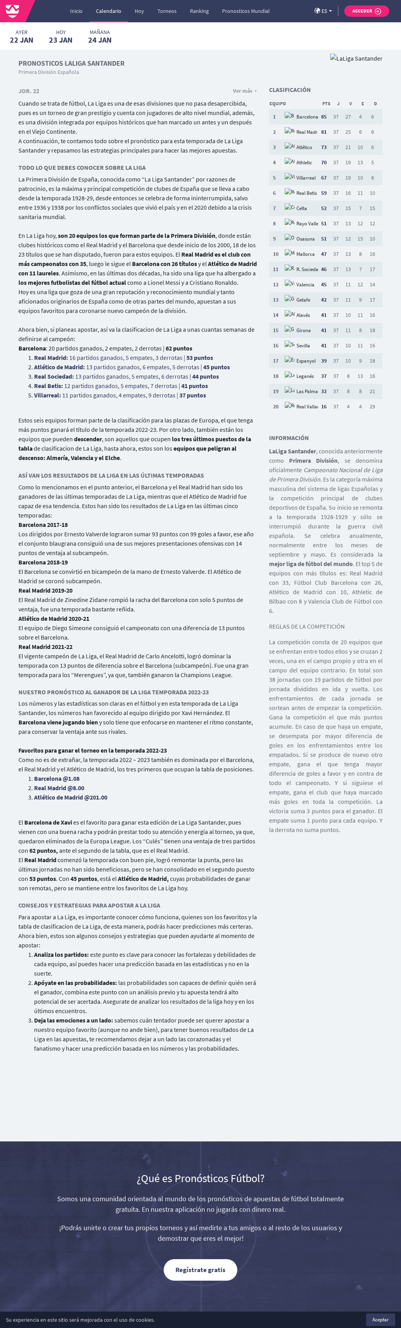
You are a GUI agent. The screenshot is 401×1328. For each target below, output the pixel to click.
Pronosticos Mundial (246, 10)
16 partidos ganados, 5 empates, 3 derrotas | (123, 357)
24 (100, 37)
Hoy (139, 10)
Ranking (199, 10)
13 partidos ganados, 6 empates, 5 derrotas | (132, 367)
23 (60, 37)
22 (21, 37)
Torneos (167, 10)
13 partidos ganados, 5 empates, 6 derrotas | (126, 376)
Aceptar (380, 1320)
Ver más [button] (242, 90)
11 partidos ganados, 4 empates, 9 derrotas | (120, 395)
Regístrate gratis (200, 1269)
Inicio (76, 10)
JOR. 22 (28, 91)
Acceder (362, 11)
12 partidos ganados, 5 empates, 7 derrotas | (121, 386)
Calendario (108, 10)
